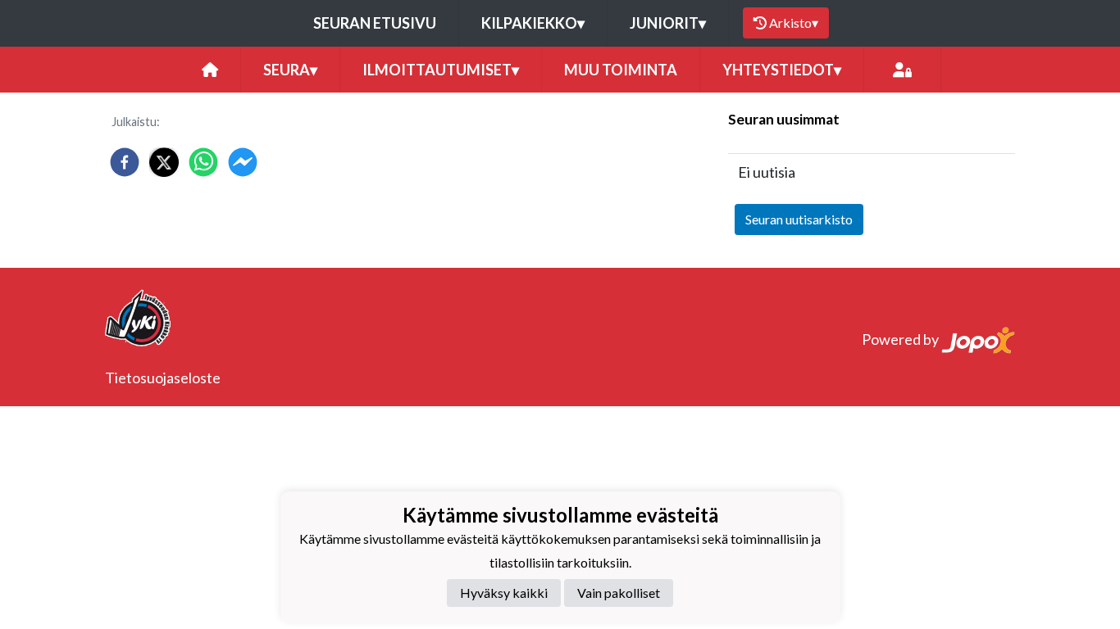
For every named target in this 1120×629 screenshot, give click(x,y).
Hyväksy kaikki (504, 592)
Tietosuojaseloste (163, 378)
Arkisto (793, 22)
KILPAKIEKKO (533, 23)
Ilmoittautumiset (440, 70)
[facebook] (124, 162)
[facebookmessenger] (242, 162)
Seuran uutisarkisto (799, 219)
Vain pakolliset (618, 592)
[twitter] (164, 162)
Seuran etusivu (374, 23)
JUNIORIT (668, 23)
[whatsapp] (203, 162)
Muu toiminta (620, 70)
